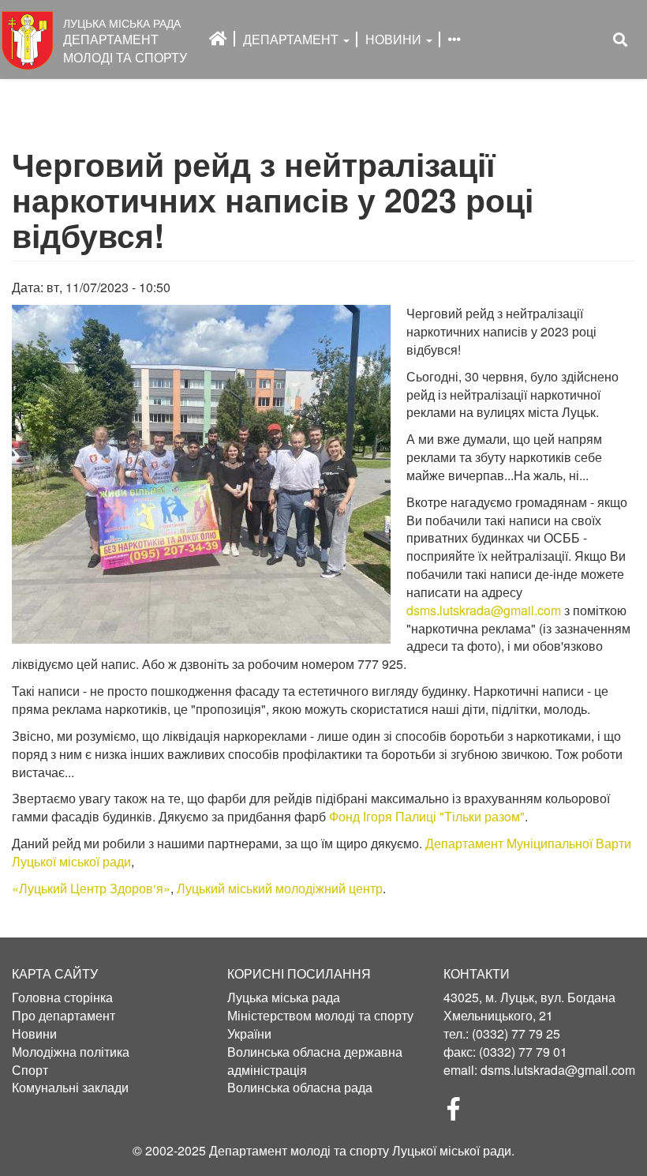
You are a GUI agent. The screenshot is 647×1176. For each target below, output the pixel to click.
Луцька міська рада (283, 997)
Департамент (292, 39)
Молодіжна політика (70, 1052)
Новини (394, 39)
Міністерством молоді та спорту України (320, 1025)
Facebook (460, 1113)
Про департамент (63, 1015)
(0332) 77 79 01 (523, 1052)
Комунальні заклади (70, 1087)
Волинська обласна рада (299, 1087)
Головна (218, 39)
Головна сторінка (62, 997)
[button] (201, 474)
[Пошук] (620, 40)
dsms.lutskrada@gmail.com (483, 610)
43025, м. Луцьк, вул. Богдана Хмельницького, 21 (529, 1006)
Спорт (30, 1070)
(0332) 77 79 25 (516, 1033)
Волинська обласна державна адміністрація (314, 1061)
